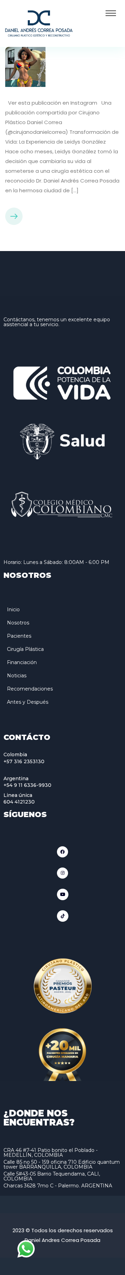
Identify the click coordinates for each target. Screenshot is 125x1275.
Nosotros (18, 623)
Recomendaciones (30, 689)
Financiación (22, 662)
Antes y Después (27, 702)
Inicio (13, 609)
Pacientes (19, 636)
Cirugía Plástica (25, 649)
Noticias (16, 675)
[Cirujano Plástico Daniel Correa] (39, 22)
